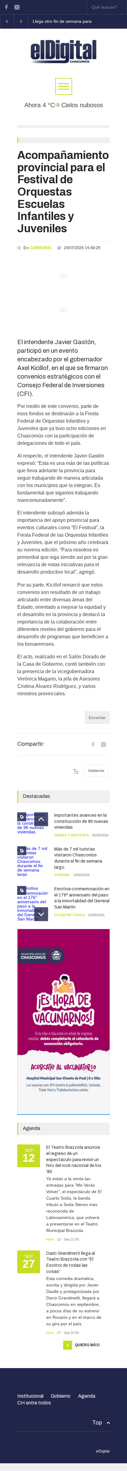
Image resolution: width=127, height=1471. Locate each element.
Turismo (62, 875)
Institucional (30, 1396)
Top (97, 1423)
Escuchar (97, 718)
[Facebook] (6, 7)
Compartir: (31, 744)
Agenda (86, 1396)
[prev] (41, 819)
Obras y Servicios (71, 835)
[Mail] (17, 7)
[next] (41, 914)
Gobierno (40, 248)
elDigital (103, 1451)
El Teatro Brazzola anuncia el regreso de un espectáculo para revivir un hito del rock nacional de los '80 (73, 1159)
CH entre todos (69, 915)
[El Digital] (63, 59)
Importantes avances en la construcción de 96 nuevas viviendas (81, 821)
